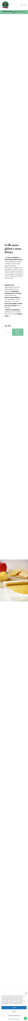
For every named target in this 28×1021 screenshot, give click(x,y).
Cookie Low (10, 1018)
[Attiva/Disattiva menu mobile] (25, 5)
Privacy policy (16, 1018)
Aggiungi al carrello (17, 332)
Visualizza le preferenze (14, 1015)
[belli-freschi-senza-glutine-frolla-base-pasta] (14, 580)
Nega (14, 1011)
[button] (26, 993)
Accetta (14, 1007)
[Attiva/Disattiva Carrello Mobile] (22, 5)
